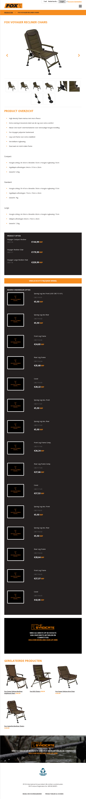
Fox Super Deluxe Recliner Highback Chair (13, 692)
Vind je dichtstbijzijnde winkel (43, 281)
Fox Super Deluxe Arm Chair (65, 691)
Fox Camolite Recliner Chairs (14, 726)
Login (62, 2)
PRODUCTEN (8, 12)
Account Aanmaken (75, 2)
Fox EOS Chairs (35, 691)
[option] (43, 52)
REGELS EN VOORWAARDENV (32, 794)
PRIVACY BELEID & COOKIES (54, 794)
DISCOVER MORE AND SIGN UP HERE (43, 640)
